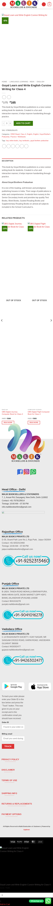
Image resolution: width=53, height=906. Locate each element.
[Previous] (1, 325)
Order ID (5, 722)
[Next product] (4, 97)
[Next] (51, 325)
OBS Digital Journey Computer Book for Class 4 (12, 413)
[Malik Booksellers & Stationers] (24, 4)
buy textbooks (24, 141)
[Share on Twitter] (13, 146)
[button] (4, 4)
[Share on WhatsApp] (4, 146)
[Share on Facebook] (9, 146)
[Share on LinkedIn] (26, 146)
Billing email (7, 734)
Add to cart (23, 123)
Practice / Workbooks (18, 137)
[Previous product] (9, 97)
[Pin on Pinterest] (22, 146)
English (40, 82)
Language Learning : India (21, 82)
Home (4, 82)
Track (8, 746)
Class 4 (23, 134)
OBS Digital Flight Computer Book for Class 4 (39, 413)
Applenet (26, 830)
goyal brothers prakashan (39, 141)
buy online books (12, 141)
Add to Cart (5, 904)
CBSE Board (15, 134)
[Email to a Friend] (17, 146)
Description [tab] (7, 161)
